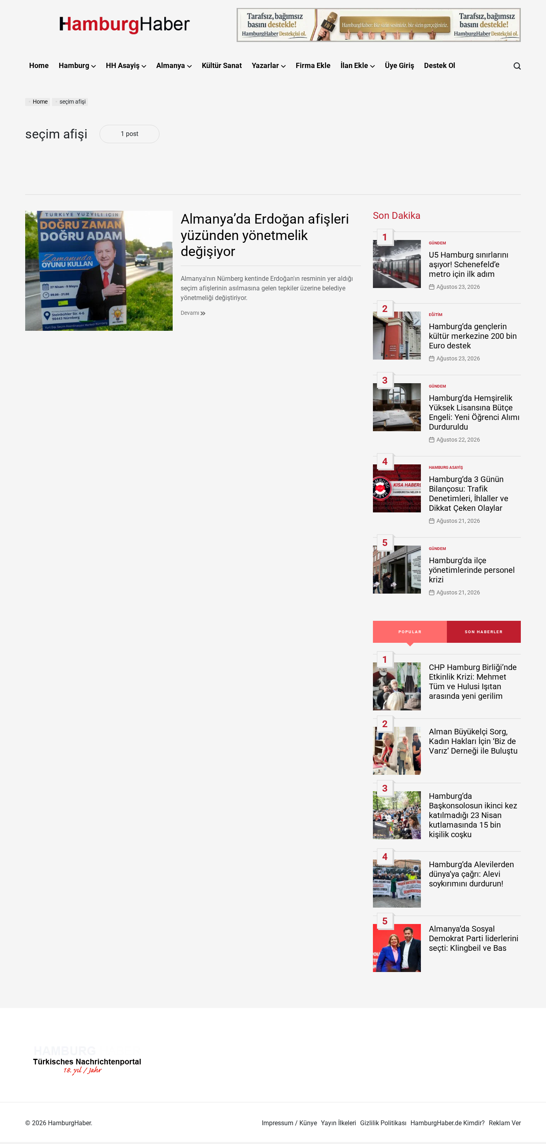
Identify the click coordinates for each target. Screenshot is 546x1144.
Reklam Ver (505, 1123)
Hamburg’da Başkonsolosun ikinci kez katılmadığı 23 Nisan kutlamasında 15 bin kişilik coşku (473, 815)
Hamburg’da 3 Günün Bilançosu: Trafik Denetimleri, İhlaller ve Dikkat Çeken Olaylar (468, 493)
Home (39, 65)
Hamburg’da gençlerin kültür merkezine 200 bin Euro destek (473, 336)
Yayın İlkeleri (338, 1123)
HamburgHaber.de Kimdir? (447, 1123)
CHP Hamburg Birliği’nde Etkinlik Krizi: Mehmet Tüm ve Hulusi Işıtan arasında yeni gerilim (473, 681)
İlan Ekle (354, 65)
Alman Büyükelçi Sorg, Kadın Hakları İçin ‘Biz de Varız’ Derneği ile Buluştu (473, 741)
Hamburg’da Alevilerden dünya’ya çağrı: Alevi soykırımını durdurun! (471, 874)
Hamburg (74, 65)
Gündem (437, 243)
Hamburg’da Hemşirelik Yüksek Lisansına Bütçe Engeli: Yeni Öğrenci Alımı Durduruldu (474, 412)
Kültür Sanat (222, 65)
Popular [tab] (410, 632)
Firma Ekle (313, 65)
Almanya (170, 65)
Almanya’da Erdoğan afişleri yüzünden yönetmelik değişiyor (265, 235)
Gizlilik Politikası (383, 1123)
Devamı (190, 313)
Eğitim (435, 314)
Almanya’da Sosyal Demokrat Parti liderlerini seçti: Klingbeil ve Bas (473, 938)
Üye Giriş (399, 65)
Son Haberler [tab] (484, 632)
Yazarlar (265, 65)
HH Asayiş (122, 65)
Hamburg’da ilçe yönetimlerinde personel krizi (472, 570)
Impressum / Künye (289, 1123)
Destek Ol (439, 65)
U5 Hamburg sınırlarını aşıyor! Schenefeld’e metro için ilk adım (468, 264)
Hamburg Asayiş (446, 467)
